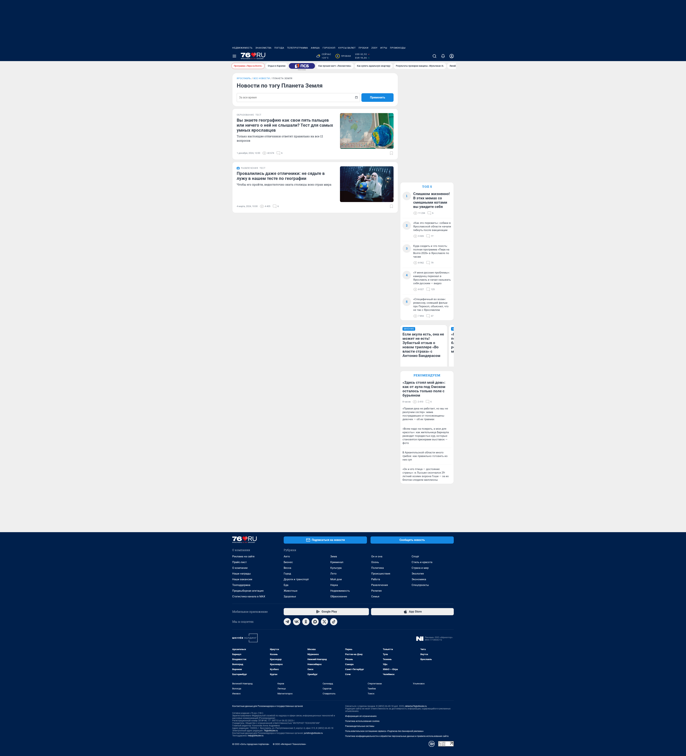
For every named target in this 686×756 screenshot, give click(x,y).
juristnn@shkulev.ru (313, 733)
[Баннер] (302, 66)
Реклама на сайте (243, 556)
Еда (286, 585)
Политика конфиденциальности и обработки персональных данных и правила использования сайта (397, 736)
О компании (240, 568)
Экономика (419, 579)
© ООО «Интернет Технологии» (289, 744)
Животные (290, 590)
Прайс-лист (239, 562)
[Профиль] (451, 56)
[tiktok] (333, 621)
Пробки (364, 48)
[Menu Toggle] (234, 56)
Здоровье (290, 596)
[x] (324, 621)
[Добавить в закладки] (391, 153)
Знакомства (263, 48)
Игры (383, 48)
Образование (338, 596)
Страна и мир (420, 568)
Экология (418, 573)
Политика (377, 568)
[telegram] (287, 621)
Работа (375, 579)
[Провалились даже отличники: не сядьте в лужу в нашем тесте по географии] (367, 184)
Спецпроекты (420, 585)
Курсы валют (347, 48)
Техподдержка (241, 585)
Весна (287, 568)
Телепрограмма (297, 48)
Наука (334, 585)
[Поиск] (434, 56)
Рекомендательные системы (359, 726)
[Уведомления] (443, 56)
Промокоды (398, 48)
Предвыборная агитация (248, 590)
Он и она (376, 556)
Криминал (336, 562)
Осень (375, 562)
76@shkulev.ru (271, 730)
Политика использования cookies (362, 721)
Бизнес (288, 562)
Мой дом (336, 579)
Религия (376, 590)
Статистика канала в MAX (248, 596)
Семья (375, 596)
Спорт (415, 556)
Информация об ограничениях (361, 716)
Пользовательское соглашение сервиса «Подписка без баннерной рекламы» (384, 731)
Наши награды (241, 573)
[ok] (305, 621)
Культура (336, 568)
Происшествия (380, 573)
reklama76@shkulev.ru (416, 706)
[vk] (296, 621)
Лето (333, 573)
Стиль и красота (422, 562)
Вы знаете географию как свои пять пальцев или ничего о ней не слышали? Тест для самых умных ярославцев (285, 125)
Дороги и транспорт (296, 579)
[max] (315, 621)
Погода (279, 48)
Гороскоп (329, 48)
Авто (287, 556)
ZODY (374, 48)
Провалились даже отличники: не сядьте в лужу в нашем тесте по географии (281, 176)
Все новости (261, 78)
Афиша (315, 48)
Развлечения (379, 585)
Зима (333, 556)
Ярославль (244, 78)
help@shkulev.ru (256, 735)
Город (287, 573)
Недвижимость (242, 48)
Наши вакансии (242, 579)
